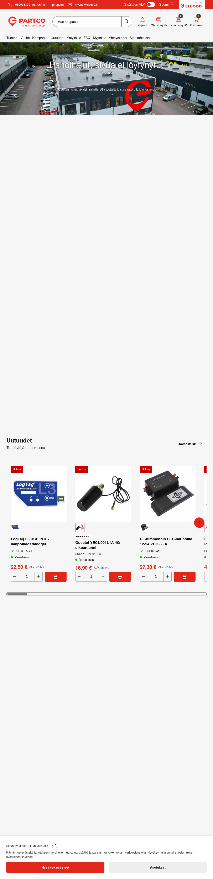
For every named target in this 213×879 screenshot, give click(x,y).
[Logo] (26, 21)
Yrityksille (74, 37)
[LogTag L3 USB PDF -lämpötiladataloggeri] (39, 494)
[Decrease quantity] (15, 576)
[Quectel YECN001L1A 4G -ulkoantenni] (103, 494)
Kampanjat (40, 37)
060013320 (22, 4)
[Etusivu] (101, 73)
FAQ (87, 37)
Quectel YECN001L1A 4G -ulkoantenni (98, 545)
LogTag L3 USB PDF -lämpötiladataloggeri (30, 541)
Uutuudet (57, 37)
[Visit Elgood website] (192, 4)
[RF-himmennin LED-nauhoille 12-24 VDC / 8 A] (168, 494)
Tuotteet (12, 37)
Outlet (25, 37)
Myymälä (99, 37)
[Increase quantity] (38, 576)
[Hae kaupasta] (126, 21)
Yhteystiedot (118, 37)
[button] (39, 527)
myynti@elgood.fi (86, 4)
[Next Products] (199, 522)
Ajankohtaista (140, 37)
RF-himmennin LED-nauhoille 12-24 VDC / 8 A (166, 541)
